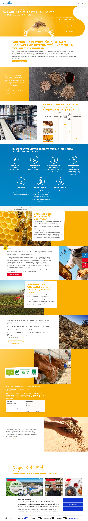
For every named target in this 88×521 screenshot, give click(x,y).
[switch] (40, 518)
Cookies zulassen (73, 500)
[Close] (65, 225)
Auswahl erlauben (73, 504)
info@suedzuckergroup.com (32, 277)
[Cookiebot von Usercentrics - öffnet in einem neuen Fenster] (9, 518)
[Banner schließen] (85, 498)
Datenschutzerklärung (29, 280)
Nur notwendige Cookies (73, 509)
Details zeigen (72, 518)
